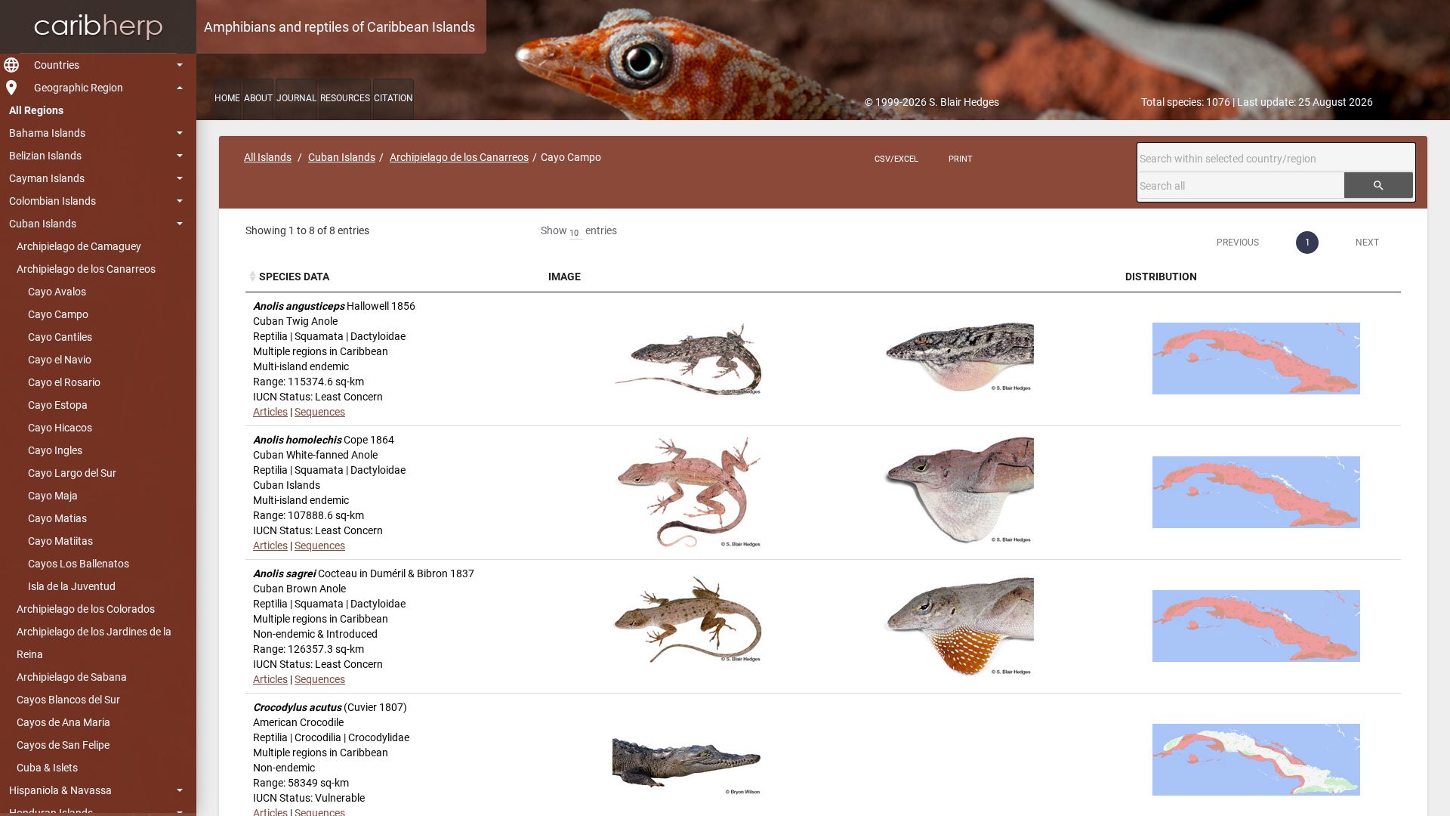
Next (1367, 242)
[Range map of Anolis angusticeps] (1256, 358)
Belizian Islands (45, 156)
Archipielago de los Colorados (86, 609)
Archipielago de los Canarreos (86, 269)
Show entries (579, 230)
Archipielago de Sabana (72, 677)
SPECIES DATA (294, 276)
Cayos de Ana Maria (63, 722)
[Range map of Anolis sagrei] (1256, 626)
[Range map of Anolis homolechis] (1256, 492)
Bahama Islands (47, 133)
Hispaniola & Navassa (60, 790)
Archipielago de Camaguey (79, 246)
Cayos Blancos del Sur (68, 700)
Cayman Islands (47, 178)
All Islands (268, 157)
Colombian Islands (52, 201)
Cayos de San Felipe (63, 745)
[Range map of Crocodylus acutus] (1256, 760)
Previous (1238, 242)
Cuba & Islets (47, 768)
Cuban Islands (42, 224)
